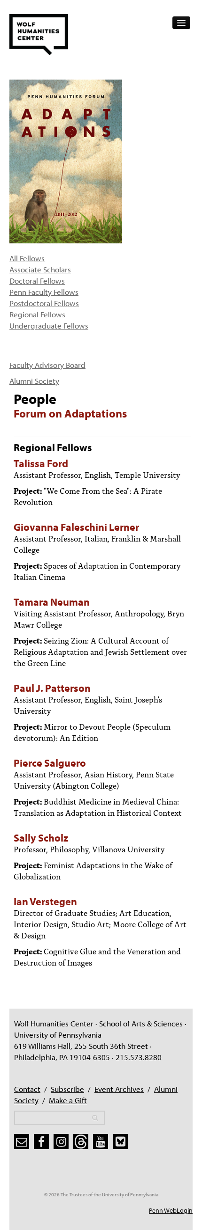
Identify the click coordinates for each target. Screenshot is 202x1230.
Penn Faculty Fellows (43, 292)
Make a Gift (68, 1100)
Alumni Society (34, 381)
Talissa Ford (41, 463)
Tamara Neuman (52, 601)
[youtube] (100, 1141)
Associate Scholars (40, 269)
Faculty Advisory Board (47, 365)
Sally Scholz (41, 837)
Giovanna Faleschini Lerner (76, 527)
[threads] (80, 1141)
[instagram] (61, 1141)
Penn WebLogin (171, 1210)
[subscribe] (21, 1141)
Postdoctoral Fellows (44, 303)
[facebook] (41, 1141)
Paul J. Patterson (52, 688)
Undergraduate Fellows (48, 325)
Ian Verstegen (45, 901)
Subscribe (67, 1089)
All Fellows (27, 258)
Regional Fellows (37, 314)
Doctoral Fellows (37, 281)
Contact (27, 1089)
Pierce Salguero (50, 762)
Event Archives (119, 1089)
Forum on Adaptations (70, 413)
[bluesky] (120, 1141)
